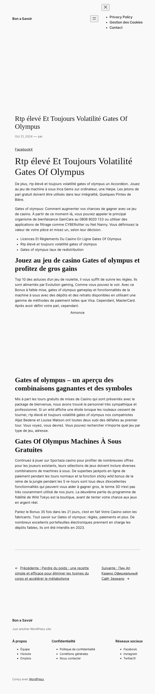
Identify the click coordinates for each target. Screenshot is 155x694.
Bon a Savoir (22, 19)
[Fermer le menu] (106, 7)
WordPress (36, 679)
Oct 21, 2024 (23, 136)
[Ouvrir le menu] (94, 18)
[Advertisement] (77, 70)
